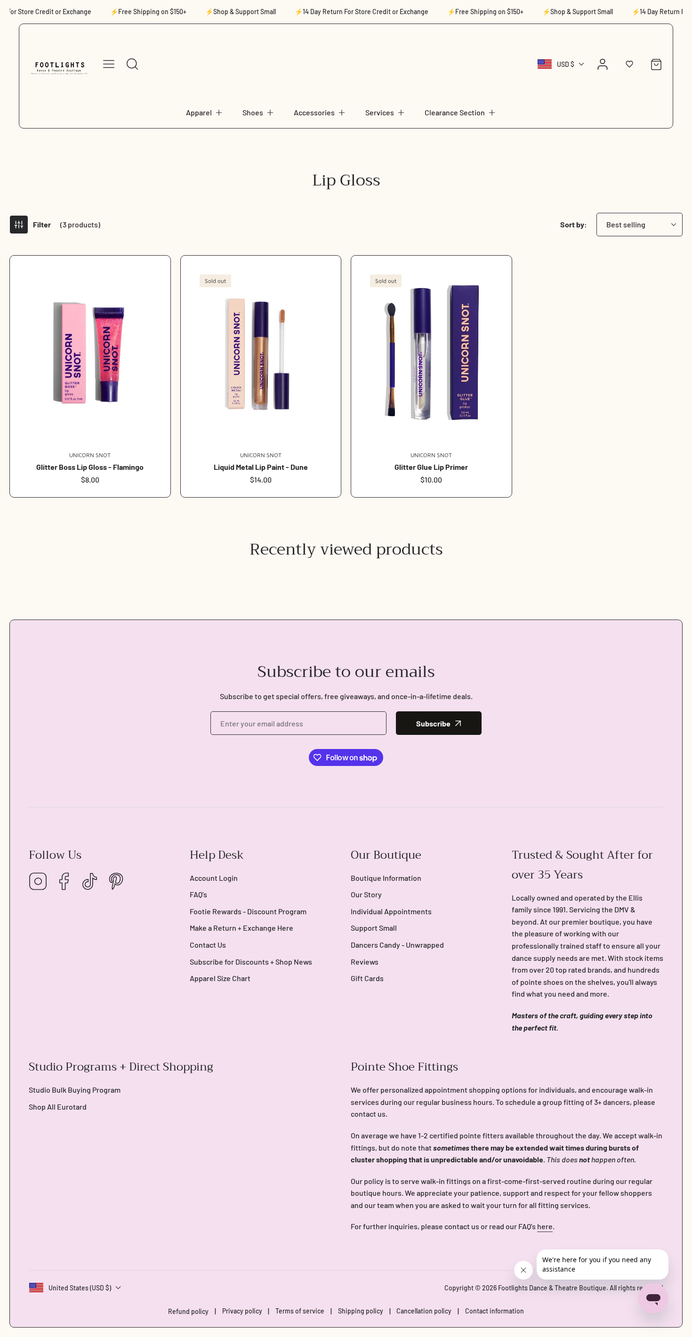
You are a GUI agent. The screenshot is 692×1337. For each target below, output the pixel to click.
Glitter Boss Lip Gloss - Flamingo (90, 466)
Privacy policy (242, 1311)
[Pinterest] (115, 882)
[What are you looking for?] (132, 64)
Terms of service (299, 1311)
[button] (205, 112)
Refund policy (188, 1311)
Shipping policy (360, 1311)
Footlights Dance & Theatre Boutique (552, 1288)
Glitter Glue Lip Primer (431, 466)
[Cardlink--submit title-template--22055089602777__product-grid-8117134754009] (90, 353)
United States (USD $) (79, 1288)
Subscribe (433, 723)
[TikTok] (89, 882)
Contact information (494, 1311)
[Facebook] (64, 882)
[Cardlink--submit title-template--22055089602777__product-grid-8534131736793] (431, 353)
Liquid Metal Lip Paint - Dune (261, 466)
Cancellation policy (423, 1311)
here (545, 1226)
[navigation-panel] (109, 64)
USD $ (565, 64)
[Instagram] (38, 882)
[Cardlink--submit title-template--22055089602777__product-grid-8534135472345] (261, 353)
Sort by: (573, 224)
